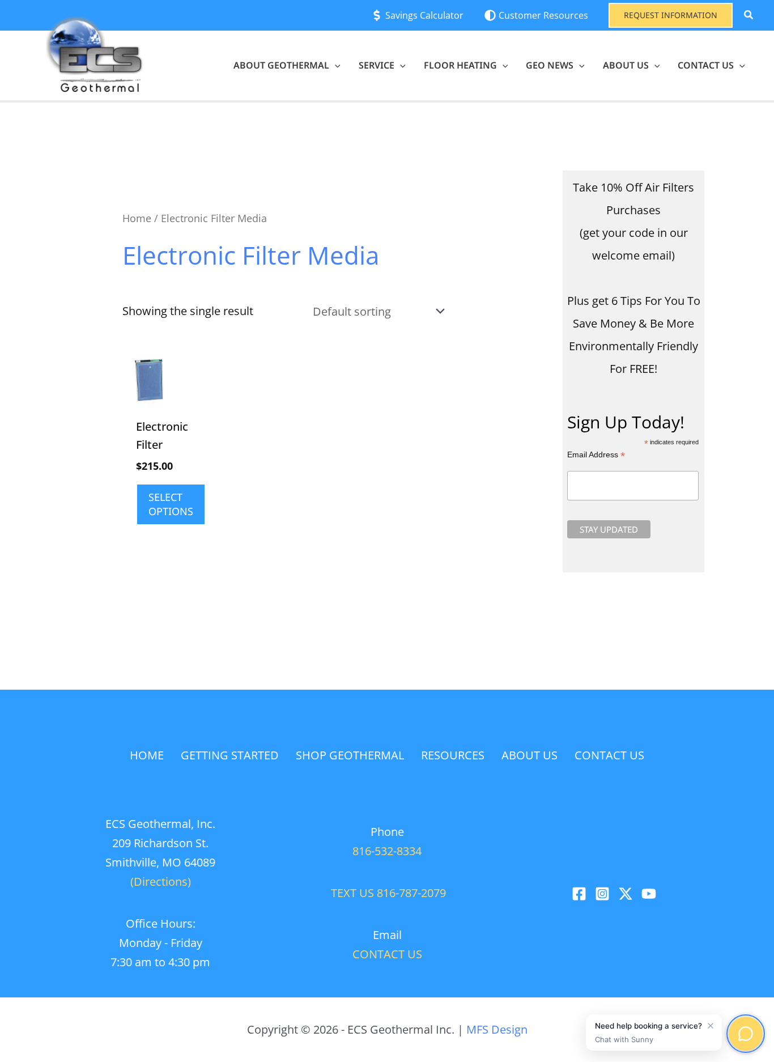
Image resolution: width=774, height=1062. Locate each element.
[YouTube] (648, 893)
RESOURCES (452, 755)
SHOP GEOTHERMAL (350, 755)
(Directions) (160, 881)
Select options (170, 504)
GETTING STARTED (230, 755)
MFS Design (497, 1029)
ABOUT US (529, 755)
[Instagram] (602, 893)
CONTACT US (609, 755)
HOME (147, 755)
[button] (671, 15)
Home (136, 218)
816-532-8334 (387, 851)
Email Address (596, 454)
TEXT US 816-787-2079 (387, 892)
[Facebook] (579, 893)
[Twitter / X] (625, 893)
